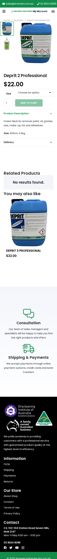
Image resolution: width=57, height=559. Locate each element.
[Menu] (3, 11)
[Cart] (53, 11)
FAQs (7, 464)
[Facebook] (5, 547)
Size (8, 93)
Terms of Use (11, 507)
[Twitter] (10, 547)
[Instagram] (23, 547)
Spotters (18, 20)
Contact (9, 502)
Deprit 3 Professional (23, 251)
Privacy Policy (12, 513)
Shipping (9, 470)
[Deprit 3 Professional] (28, 222)
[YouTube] (17, 547)
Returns (8, 481)
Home (7, 20)
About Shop (11, 496)
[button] (52, 26)
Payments (10, 475)
